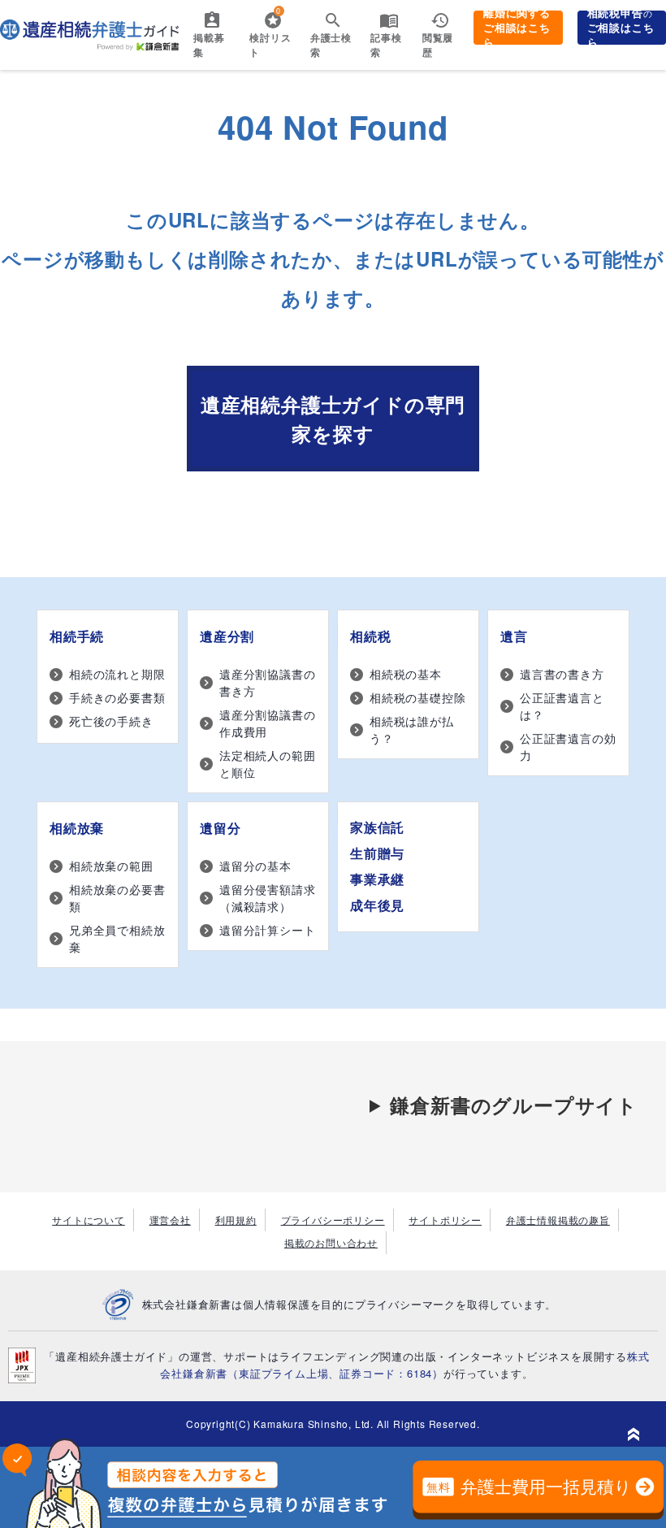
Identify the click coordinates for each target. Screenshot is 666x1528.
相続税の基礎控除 (417, 697)
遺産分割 (227, 636)
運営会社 (170, 1219)
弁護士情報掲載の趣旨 (558, 1219)
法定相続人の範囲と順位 (267, 763)
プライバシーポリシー (333, 1219)
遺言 (514, 636)
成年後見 (377, 905)
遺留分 (220, 827)
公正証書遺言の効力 (568, 746)
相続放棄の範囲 (111, 865)
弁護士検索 (331, 44)
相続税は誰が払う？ (412, 729)
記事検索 (385, 44)
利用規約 (236, 1219)
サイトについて (88, 1219)
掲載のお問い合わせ (331, 1242)
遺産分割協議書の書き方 (267, 682)
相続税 (370, 636)
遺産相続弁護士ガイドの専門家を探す (333, 418)
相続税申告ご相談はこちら (621, 28)
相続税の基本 (406, 674)
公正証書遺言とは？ (562, 706)
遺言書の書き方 (562, 674)
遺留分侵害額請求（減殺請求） (267, 897)
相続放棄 (77, 827)
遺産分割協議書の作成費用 (267, 723)
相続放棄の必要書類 (117, 897)
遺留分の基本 (255, 865)
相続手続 (77, 636)
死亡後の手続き (111, 721)
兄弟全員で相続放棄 (117, 938)
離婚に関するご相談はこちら (517, 28)
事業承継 (377, 879)
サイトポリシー (445, 1219)
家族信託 (377, 827)
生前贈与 (377, 853)
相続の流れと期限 (117, 674)
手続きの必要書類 (117, 697)
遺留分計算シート (267, 930)
